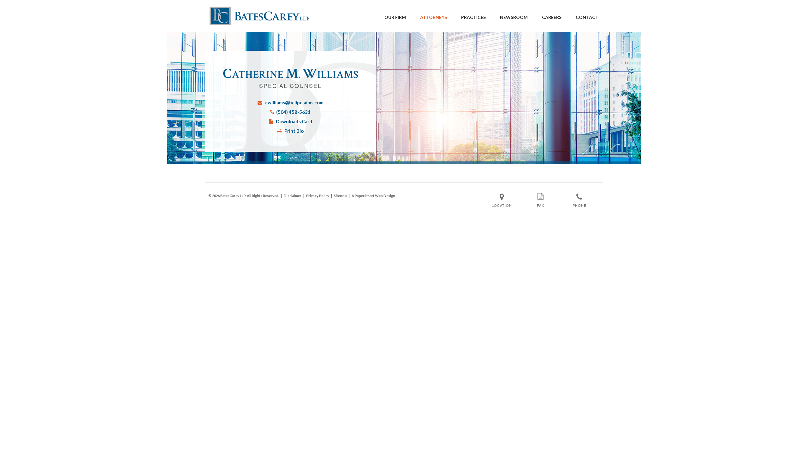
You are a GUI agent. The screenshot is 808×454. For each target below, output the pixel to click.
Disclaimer (292, 196)
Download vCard (294, 121)
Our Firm (395, 17)
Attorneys (433, 17)
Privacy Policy (317, 196)
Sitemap (340, 196)
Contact (587, 17)
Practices (473, 17)
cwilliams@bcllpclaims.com (294, 102)
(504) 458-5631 (293, 112)
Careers (551, 17)
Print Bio (294, 131)
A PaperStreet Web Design (373, 196)
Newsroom (514, 17)
